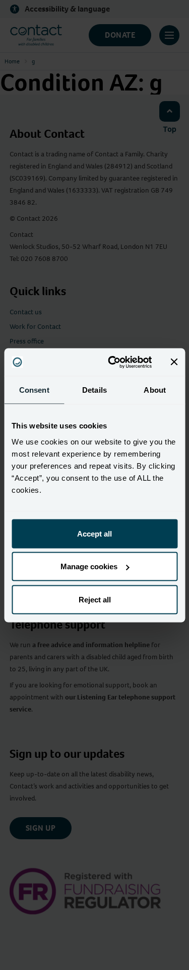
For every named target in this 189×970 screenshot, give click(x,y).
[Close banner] (173, 362)
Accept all (94, 533)
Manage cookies (88, 566)
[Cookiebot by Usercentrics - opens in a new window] (113, 362)
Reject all (95, 599)
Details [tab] (94, 390)
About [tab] (155, 390)
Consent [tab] (34, 390)
